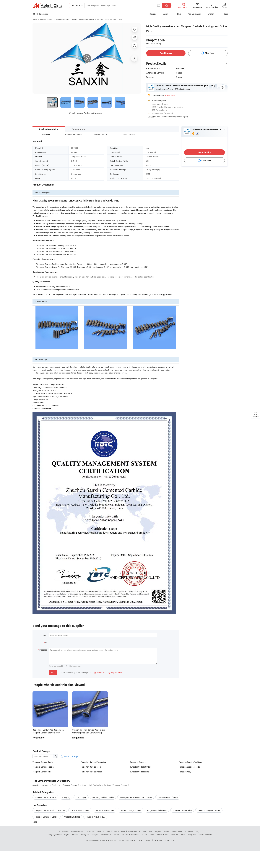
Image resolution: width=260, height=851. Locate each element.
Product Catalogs (70, 756)
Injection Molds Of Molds (167, 797)
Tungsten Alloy (185, 771)
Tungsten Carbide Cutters (140, 767)
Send (53, 672)
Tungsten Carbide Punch (91, 771)
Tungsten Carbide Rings (42, 771)
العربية (144, 834)
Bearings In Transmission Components (135, 797)
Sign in (224, 7)
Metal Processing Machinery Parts (109, 19)
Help (179, 14)
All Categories (42, 14)
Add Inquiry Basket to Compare (87, 113)
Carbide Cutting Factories (130, 810)
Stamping (66, 797)
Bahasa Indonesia (205, 834)
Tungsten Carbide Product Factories (50, 810)
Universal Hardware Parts (45, 797)
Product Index (177, 831)
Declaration (158, 840)
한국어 (152, 834)
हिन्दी (166, 834)
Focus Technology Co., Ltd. (112, 840)
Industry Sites (147, 831)
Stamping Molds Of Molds (103, 797)
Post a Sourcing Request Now (108, 672)
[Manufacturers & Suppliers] (47, 5)
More (34, 822)
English (66, 834)
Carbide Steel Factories (104, 810)
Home (34, 19)
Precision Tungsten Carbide (208, 810)
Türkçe (183, 834)
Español (75, 834)
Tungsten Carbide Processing (93, 762)
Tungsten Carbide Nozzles (43, 767)
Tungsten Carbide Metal (157, 810)
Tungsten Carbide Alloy (182, 810)
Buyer (165, 14)
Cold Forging (81, 797)
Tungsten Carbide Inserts (189, 767)
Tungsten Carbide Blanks (42, 762)
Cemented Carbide (137, 762)
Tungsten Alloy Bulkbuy (95, 817)
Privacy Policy (170, 840)
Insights (198, 831)
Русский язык (106, 834)
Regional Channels (162, 831)
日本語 (159, 834)
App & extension (194, 14)
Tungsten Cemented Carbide (46, 817)
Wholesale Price (134, 831)
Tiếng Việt (192, 834)
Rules (225, 14)
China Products (77, 831)
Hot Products (64, 831)
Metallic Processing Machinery (83, 19)
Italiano (116, 834)
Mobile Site (189, 831)
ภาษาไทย (174, 834)
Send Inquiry (166, 53)
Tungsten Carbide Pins (139, 771)
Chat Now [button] (209, 53)
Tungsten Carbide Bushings (190, 762)
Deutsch (125, 834)
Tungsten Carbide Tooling (92, 767)
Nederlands (135, 834)
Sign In (151, 116)
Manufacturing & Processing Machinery (54, 19)
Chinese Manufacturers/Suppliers (98, 831)
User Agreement (145, 840)
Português (85, 834)
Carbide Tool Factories (80, 810)
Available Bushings (72, 817)
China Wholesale (119, 831)
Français (95, 834)
